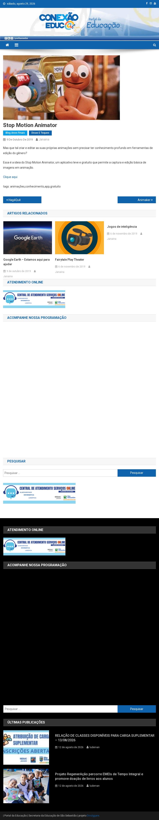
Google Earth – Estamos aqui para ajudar (26, 262)
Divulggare (93, 815)
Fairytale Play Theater (69, 259)
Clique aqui (10, 177)
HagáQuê (14, 200)
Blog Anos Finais (15, 132)
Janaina (44, 139)
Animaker (144, 200)
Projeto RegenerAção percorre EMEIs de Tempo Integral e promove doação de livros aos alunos (99, 776)
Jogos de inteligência (122, 226)
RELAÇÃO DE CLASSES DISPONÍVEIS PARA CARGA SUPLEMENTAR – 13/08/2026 (104, 738)
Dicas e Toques (40, 132)
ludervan (95, 747)
